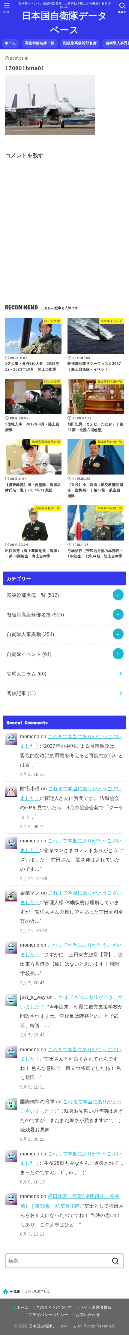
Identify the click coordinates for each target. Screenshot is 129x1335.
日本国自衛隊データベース (64, 23)
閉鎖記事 (21, 693)
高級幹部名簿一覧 (39, 43)
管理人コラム (26, 673)
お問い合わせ (88, 1314)
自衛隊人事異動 (30, 634)
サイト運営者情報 (96, 1307)
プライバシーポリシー (48, 1314)
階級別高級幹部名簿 (80, 43)
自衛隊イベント (29, 654)
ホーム (10, 43)
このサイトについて (54, 1307)
